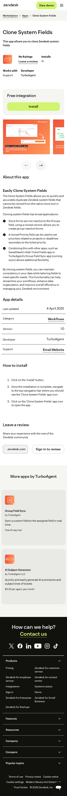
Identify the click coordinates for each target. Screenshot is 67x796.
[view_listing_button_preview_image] (26, 136)
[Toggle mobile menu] (62, 5)
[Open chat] (58, 787)
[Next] (41, 165)
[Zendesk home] (11, 5)
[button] (30, 660)
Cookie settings (15, 782)
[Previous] (26, 165)
